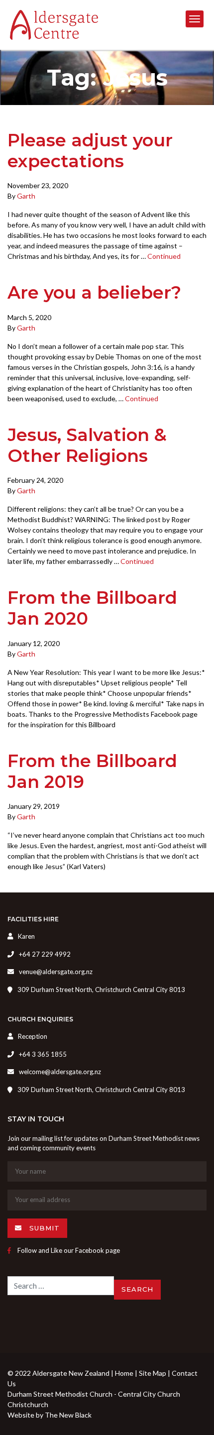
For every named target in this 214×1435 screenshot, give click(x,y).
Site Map (152, 1373)
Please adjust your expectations (90, 150)
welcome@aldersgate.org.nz (60, 1072)
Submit (43, 1228)
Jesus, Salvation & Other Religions (87, 445)
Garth (26, 196)
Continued (164, 256)
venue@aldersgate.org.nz (56, 972)
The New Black (68, 1415)
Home (124, 1373)
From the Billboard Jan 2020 (92, 608)
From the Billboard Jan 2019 (92, 771)
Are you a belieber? (94, 292)
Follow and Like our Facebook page (68, 1250)
